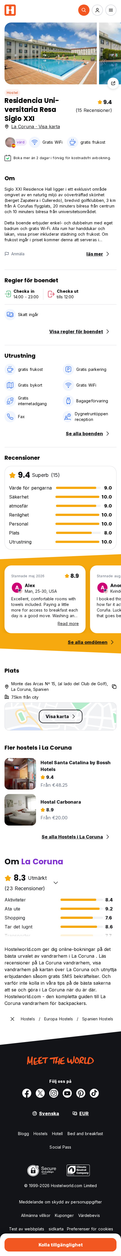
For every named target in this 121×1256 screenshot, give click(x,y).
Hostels (40, 1133)
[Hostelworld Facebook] (26, 1093)
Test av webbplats (26, 1228)
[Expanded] (12, 1019)
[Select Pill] (83, 10)
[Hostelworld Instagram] (53, 1093)
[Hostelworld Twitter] (40, 1093)
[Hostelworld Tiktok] (94, 1093)
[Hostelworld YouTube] (67, 1093)
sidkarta (56, 1228)
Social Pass (60, 1147)
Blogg (23, 1133)
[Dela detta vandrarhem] (113, 83)
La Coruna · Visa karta (35, 126)
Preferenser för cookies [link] (90, 1228)
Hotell (57, 1133)
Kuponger (64, 1215)
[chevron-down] (55, 882)
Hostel (12, 93)
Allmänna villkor (35, 1215)
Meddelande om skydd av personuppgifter (60, 1201)
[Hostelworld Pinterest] (80, 1093)
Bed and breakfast (85, 1133)
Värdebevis (89, 1215)
